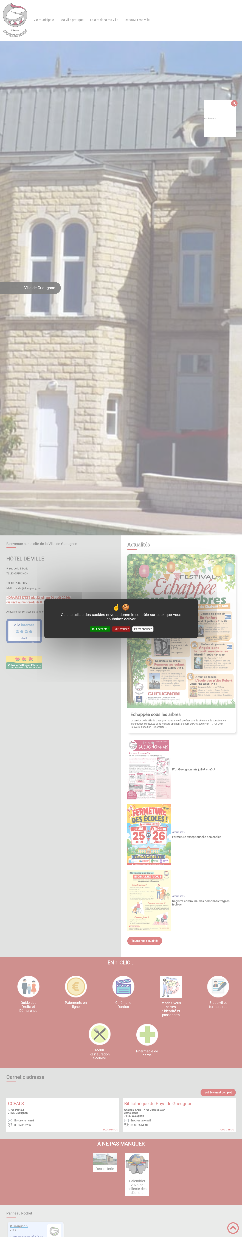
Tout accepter (100, 628)
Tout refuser (121, 628)
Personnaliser (143, 628)
